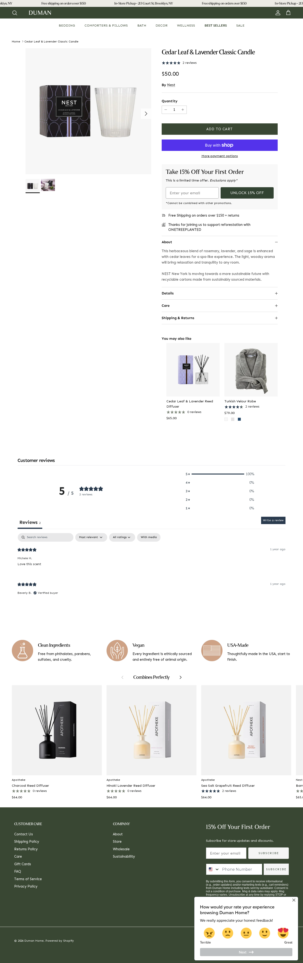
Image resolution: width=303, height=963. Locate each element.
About (167, 242)
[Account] (277, 13)
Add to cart (219, 129)
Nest (171, 85)
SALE (240, 25)
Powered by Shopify (59, 940)
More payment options (219, 156)
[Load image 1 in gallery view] (88, 111)
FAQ (17, 871)
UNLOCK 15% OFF (247, 193)
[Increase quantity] (183, 110)
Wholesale (121, 849)
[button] (220, 474)
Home (16, 41)
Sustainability (124, 856)
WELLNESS (186, 25)
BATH (141, 25)
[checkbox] (148, 537)
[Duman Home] (40, 12)
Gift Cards (22, 864)
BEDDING (67, 25)
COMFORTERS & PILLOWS (106, 25)
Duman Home (34, 940)
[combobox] (213, 869)
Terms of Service (28, 879)
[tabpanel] (151, 568)
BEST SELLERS (216, 25)
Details (168, 293)
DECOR (162, 25)
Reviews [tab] (29, 522)
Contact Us (23, 834)
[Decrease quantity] (165, 110)
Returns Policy (26, 849)
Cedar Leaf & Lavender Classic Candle (51, 41)
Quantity (170, 101)
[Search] (15, 13)
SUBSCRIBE (268, 853)
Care (165, 305)
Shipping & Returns (178, 318)
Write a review (273, 520)
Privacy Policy (25, 886)
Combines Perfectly (151, 677)
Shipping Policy (26, 841)
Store (117, 841)
